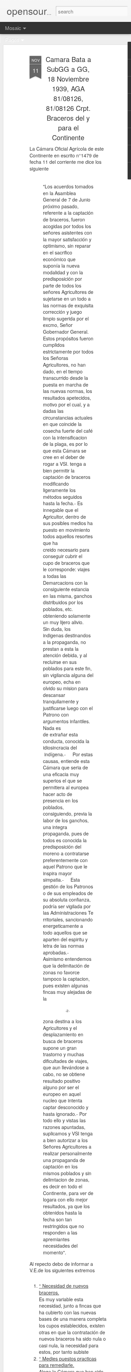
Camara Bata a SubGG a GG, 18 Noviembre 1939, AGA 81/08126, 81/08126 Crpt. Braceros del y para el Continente (68, 98)
